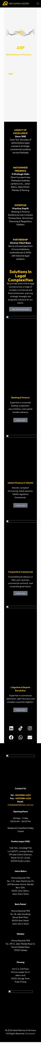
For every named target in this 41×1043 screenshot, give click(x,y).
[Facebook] (11, 737)
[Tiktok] (20, 728)
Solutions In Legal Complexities (20, 275)
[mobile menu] (38, 3)
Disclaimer (30, 1033)
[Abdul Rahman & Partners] (16, 3)
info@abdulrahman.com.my (20, 804)
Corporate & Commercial (20, 572)
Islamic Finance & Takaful (20, 482)
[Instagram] (29, 728)
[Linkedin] (11, 728)
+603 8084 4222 (23, 795)
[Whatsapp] (20, 737)
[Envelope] (29, 737)
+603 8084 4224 (23, 798)
